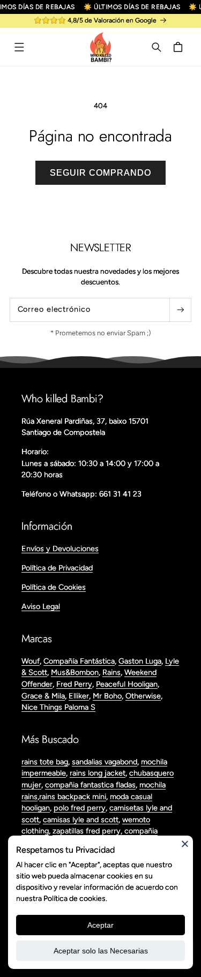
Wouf (30, 661)
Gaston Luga (139, 661)
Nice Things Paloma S (58, 707)
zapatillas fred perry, (88, 831)
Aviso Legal (40, 606)
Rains (111, 672)
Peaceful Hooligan (127, 684)
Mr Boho (107, 696)
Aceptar (100, 925)
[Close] (185, 844)
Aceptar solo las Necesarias (101, 950)
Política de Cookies (53, 587)
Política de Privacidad (57, 568)
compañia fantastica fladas (90, 785)
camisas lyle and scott (80, 819)
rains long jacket (97, 773)
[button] (19, 47)
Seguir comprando (100, 172)
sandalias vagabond (104, 761)
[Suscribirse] (180, 309)
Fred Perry (74, 684)
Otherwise (143, 696)
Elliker (79, 696)
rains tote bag (44, 761)
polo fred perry (80, 808)
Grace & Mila (43, 696)
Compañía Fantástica (79, 661)
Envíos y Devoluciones (60, 548)
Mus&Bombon (75, 672)
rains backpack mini (72, 796)
